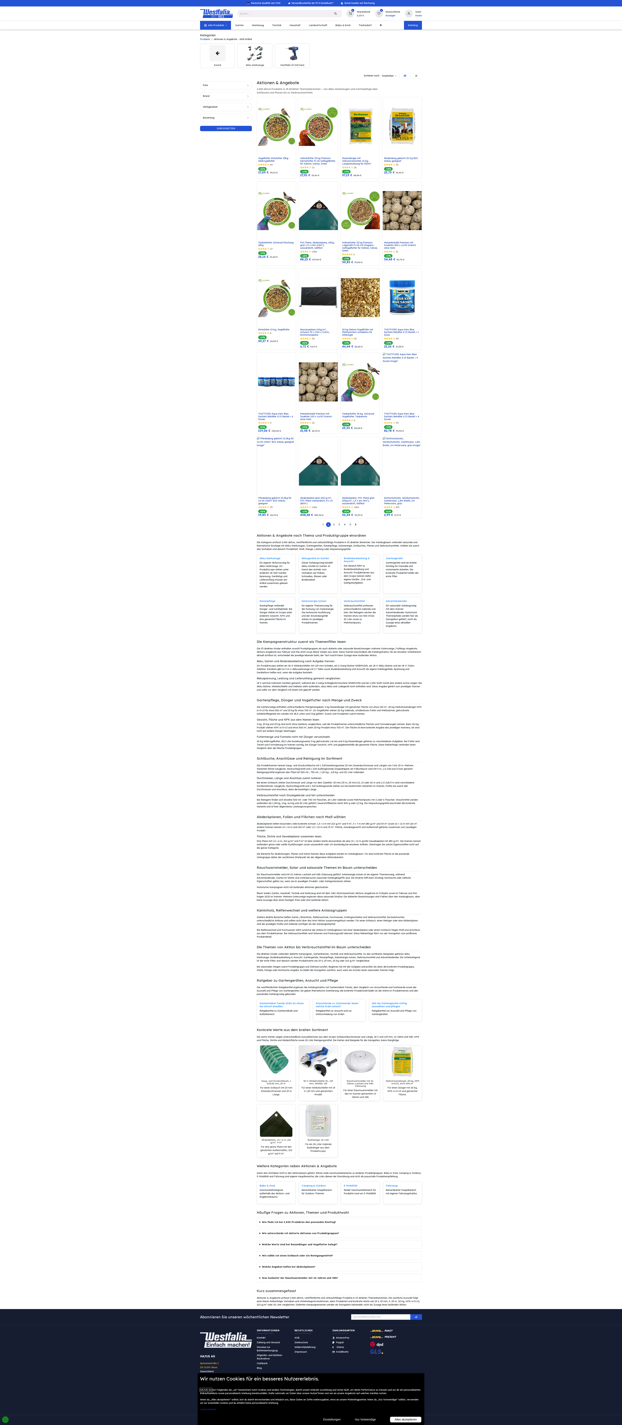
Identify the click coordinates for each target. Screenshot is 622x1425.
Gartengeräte (394, 558)
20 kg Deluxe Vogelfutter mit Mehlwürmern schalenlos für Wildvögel (358, 332)
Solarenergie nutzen (314, 601)
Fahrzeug (391, 1185)
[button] (389, 76)
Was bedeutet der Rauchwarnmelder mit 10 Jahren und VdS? (300, 1277)
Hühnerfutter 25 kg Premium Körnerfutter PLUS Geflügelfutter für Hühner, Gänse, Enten (318, 161)
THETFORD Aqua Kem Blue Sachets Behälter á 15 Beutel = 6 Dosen (276, 416)
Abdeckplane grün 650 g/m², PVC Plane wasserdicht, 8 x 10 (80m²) (316, 501)
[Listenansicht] (416, 76)
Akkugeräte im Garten (315, 558)
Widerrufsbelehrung (305, 1346)
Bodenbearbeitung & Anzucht (357, 560)
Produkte (205, 39)
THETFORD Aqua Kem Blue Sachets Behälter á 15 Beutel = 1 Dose (402, 332)
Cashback (262, 1363)
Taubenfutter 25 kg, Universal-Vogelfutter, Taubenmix (358, 415)
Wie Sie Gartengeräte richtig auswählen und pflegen (389, 1005)
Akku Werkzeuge (269, 558)
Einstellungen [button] (332, 1419)
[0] (350, 13)
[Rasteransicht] (405, 76)
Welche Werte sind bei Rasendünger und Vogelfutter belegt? (299, 1244)
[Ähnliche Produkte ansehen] (294, 116)
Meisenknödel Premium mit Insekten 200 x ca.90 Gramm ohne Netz (400, 245)
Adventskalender (396, 601)
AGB (296, 1337)
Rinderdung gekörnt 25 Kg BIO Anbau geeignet (401, 159)
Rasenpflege (267, 601)
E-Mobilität (350, 1185)
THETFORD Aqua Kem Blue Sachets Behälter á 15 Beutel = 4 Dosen (402, 416)
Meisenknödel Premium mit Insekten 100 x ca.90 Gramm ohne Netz (316, 416)
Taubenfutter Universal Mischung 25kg (276, 244)
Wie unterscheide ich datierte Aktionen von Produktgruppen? (300, 1233)
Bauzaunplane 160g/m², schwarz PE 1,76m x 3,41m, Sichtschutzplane (315, 332)
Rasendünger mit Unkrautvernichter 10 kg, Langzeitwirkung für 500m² (356, 161)
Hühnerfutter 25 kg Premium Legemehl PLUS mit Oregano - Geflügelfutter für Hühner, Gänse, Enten (360, 246)
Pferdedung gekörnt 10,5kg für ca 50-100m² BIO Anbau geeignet (275, 501)
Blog (259, 1367)
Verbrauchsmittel (354, 601)
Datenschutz (301, 1342)
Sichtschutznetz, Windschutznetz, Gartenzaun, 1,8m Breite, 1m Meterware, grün (402, 501)
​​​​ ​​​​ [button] (416, 1317)
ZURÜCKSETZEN (226, 128)
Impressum (300, 1351)
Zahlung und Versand (268, 1342)
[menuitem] (215, 25)
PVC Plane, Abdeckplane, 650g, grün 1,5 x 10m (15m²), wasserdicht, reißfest (317, 245)
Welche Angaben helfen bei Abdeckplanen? (288, 1266)
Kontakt (261, 1337)
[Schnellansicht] (294, 102)
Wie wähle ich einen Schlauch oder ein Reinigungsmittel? (297, 1255)
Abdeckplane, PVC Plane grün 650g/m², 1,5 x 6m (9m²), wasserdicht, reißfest (358, 501)
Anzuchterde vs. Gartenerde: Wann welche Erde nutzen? (337, 1005)
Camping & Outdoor (314, 1185)
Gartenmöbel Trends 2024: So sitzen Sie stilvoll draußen (281, 1005)
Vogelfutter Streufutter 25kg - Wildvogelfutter (274, 159)
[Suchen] (335, 13)
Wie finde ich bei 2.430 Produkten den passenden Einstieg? (299, 1222)
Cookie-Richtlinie (208, 1409)
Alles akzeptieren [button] (406, 1419)
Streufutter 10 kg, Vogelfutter (273, 329)
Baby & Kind (267, 1185)
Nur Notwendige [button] (365, 1419)
